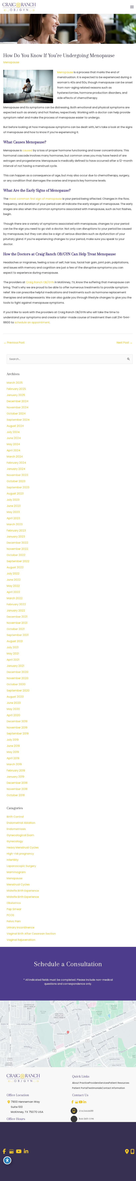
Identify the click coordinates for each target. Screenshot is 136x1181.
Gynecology (15, 841)
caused (27, 150)
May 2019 (13, 752)
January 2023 (16, 536)
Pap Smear (14, 909)
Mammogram (16, 872)
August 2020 (15, 697)
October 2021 (16, 629)
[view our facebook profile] (72, 1102)
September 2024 (18, 420)
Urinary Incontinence (20, 927)
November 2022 (17, 549)
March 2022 (15, 598)
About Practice (80, 1083)
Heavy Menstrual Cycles (22, 847)
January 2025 (16, 395)
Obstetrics (14, 903)
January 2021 (15, 666)
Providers (94, 1083)
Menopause (11, 62)
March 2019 (14, 764)
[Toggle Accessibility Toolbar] (7, 1160)
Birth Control (15, 817)
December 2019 (17, 721)
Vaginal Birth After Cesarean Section (31, 934)
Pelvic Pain (14, 921)
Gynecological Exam (20, 835)
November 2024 (17, 407)
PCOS (10, 915)
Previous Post (14, 342)
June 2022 (14, 580)
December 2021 (17, 617)
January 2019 (15, 777)
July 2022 (13, 573)
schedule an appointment (32, 322)
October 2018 (16, 795)
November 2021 (17, 623)
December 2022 (17, 543)
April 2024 (13, 450)
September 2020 (18, 690)
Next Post (124, 342)
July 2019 (13, 740)
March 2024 (15, 456)
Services (104, 1083)
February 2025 (16, 389)
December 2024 (17, 401)
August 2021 (15, 641)
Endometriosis (16, 829)
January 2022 (16, 610)
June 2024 (14, 438)
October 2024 (16, 413)
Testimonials (95, 1088)
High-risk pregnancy (20, 854)
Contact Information (113, 1088)
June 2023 (14, 506)
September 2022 (18, 561)
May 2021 (13, 653)
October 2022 (16, 555)
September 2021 (18, 635)
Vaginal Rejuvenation (21, 940)
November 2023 (17, 475)
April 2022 (13, 592)
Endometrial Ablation (21, 823)
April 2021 (13, 660)
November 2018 (17, 789)
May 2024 (13, 444)
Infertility (12, 860)
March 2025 (15, 383)
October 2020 (16, 684)
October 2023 (16, 481)
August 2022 (15, 567)
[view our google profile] (77, 1102)
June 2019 (13, 746)
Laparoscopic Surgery (21, 866)
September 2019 (18, 733)
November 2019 (17, 727)
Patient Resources (119, 1083)
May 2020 (13, 709)
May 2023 (13, 512)
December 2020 (17, 672)
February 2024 (16, 463)
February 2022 (16, 604)
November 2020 (17, 678)
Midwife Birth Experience (23, 891)
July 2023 (13, 500)
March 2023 (15, 524)
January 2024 (16, 469)
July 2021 (13, 647)
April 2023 (13, 518)
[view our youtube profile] (81, 1102)
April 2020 (13, 715)
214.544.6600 (86, 1110)
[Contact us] (127, 1151)
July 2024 (13, 432)
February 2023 (16, 530)
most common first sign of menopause (35, 199)
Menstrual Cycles (18, 884)
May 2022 (13, 586)
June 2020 (14, 703)
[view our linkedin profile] (85, 1102)
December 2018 (17, 783)
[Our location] (132, 1151)
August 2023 (15, 493)
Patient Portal (80, 1088)
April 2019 (13, 758)
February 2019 (16, 770)
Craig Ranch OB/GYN (40, 282)
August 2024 (15, 426)
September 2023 (18, 487)
